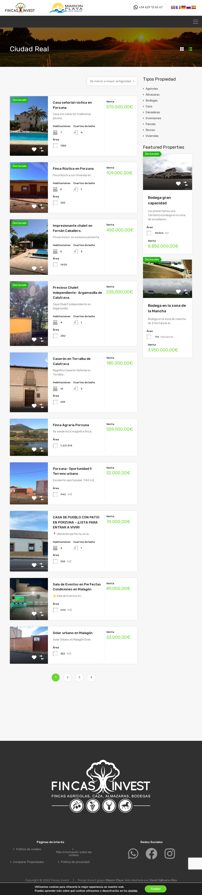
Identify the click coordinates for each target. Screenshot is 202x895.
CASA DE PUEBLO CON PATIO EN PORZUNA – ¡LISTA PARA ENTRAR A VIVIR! (76, 522)
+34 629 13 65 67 (150, 7)
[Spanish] (193, 7)
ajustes (132, 890)
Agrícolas (152, 88)
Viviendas (152, 136)
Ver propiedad (167, 182)
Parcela (150, 124)
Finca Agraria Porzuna (71, 425)
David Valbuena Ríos (163, 880)
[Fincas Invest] (20, 14)
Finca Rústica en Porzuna (73, 169)
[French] (178, 7)
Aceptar (156, 889)
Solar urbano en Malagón (73, 633)
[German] (183, 7)
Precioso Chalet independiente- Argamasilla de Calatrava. (77, 293)
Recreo (150, 130)
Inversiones (153, 118)
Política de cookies (28, 849)
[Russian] (188, 7)
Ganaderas (153, 112)
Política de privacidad (75, 862)
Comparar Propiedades (28, 862)
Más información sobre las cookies (74, 854)
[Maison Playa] (66, 14)
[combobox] (112, 81)
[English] (173, 7)
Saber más (29, 144)
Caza (149, 106)
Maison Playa (114, 880)
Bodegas (152, 100)
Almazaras (153, 94)
